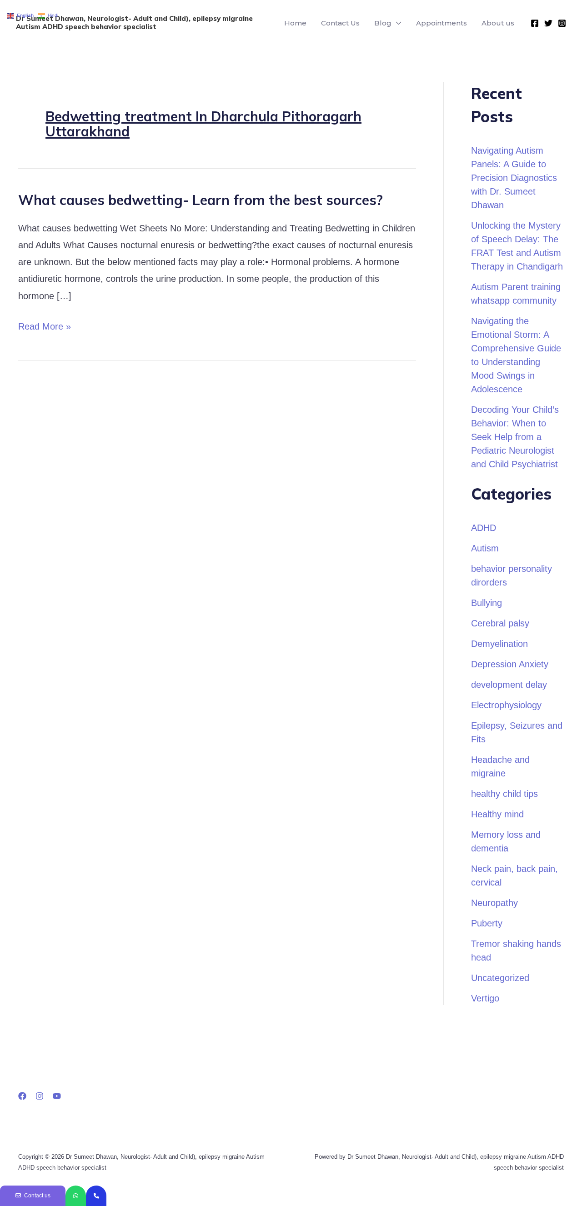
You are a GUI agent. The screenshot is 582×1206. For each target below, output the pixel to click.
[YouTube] (57, 1096)
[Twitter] (548, 23)
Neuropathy (494, 903)
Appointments (441, 23)
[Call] (96, 1196)
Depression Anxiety (509, 664)
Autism (485, 548)
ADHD (483, 528)
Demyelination (499, 644)
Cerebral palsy (500, 623)
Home (295, 23)
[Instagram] (562, 23)
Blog (382, 23)
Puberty (486, 923)
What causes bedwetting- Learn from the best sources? (200, 200)
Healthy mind (497, 814)
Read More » (44, 324)
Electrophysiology (506, 705)
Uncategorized (500, 978)
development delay (509, 685)
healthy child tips (504, 794)
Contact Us (340, 23)
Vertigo (485, 998)
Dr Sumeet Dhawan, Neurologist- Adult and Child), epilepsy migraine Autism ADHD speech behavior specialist (134, 22)
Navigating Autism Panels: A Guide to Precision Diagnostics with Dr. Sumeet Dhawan (514, 177)
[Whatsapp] (75, 1196)
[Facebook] (535, 23)
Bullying (486, 603)
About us (498, 23)
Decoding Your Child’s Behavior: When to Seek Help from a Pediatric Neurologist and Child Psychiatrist (515, 437)
